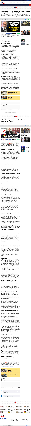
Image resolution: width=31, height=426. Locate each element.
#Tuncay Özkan (3, 366)
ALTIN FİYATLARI (12, 420)
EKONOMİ (26, 420)
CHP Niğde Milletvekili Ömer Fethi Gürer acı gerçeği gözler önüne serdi (25, 134)
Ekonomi (5, 10)
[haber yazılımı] (26, 425)
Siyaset (5, 118)
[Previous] (29, 5)
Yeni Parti (5, 362)
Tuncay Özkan (11, 143)
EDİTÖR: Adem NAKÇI (8, 34)
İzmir (10, 125)
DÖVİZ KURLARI (12, 419)
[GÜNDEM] (25, 32)
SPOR (26, 419)
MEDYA (16, 419)
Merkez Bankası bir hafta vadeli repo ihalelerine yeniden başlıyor (25, 28)
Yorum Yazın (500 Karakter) (4, 104)
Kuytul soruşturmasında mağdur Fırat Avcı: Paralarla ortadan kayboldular (25, 144)
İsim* (1, 379)
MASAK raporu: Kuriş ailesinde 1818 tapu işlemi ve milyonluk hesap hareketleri (25, 37)
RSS (4, 425)
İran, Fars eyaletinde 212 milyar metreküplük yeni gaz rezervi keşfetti (27, 44)
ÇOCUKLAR (17, 420)
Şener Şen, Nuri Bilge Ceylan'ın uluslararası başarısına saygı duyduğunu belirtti (27, 151)
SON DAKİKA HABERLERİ (23, 419)
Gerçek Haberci (2, 10)
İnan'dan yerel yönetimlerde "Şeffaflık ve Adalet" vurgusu (27, 41)
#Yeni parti (11, 366)
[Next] (30, 5)
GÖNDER (19, 387)
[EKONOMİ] (25, 23)
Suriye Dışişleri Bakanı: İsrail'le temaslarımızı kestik (27, 147)
